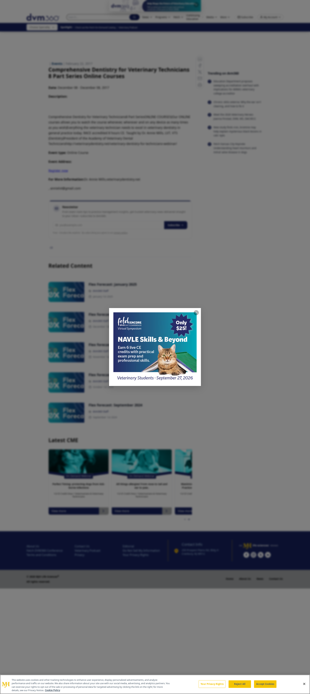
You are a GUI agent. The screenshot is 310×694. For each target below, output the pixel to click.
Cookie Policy (52, 690)
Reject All (239, 684)
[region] (155, 684)
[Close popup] (196, 312)
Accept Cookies (265, 684)
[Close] (304, 684)
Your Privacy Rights (212, 684)
